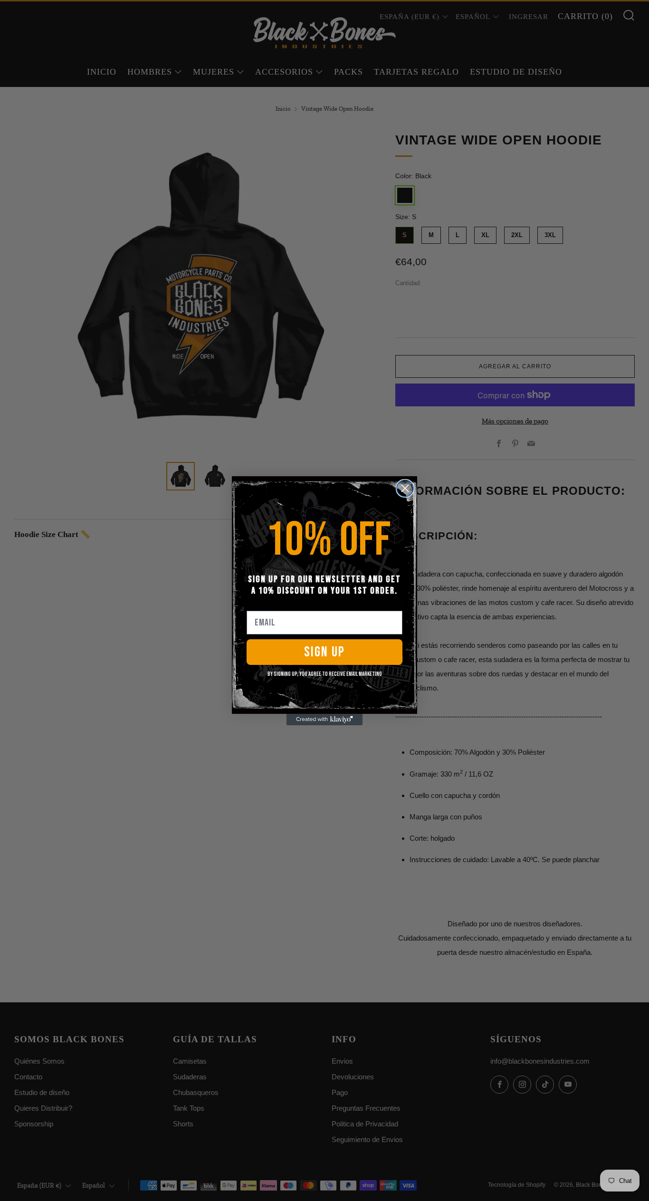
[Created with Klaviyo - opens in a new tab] (324, 719)
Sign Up (324, 652)
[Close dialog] (405, 488)
